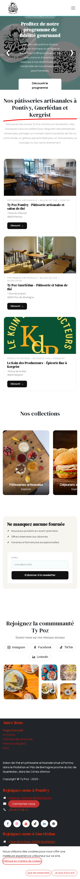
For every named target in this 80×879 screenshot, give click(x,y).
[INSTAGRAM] (17, 823)
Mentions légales (14, 743)
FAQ (6, 748)
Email (15, 558)
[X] (53, 823)
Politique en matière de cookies (22, 861)
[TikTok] (35, 823)
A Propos (9, 734)
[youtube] (26, 823)
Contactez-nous (23, 803)
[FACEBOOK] (7, 823)
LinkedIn (42, 656)
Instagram (18, 647)
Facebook (44, 647)
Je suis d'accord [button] (64, 873)
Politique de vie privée (18, 739)
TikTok (68, 647)
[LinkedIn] (44, 823)
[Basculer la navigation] (73, 8)
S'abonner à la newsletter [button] (40, 575)
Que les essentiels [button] (38, 873)
